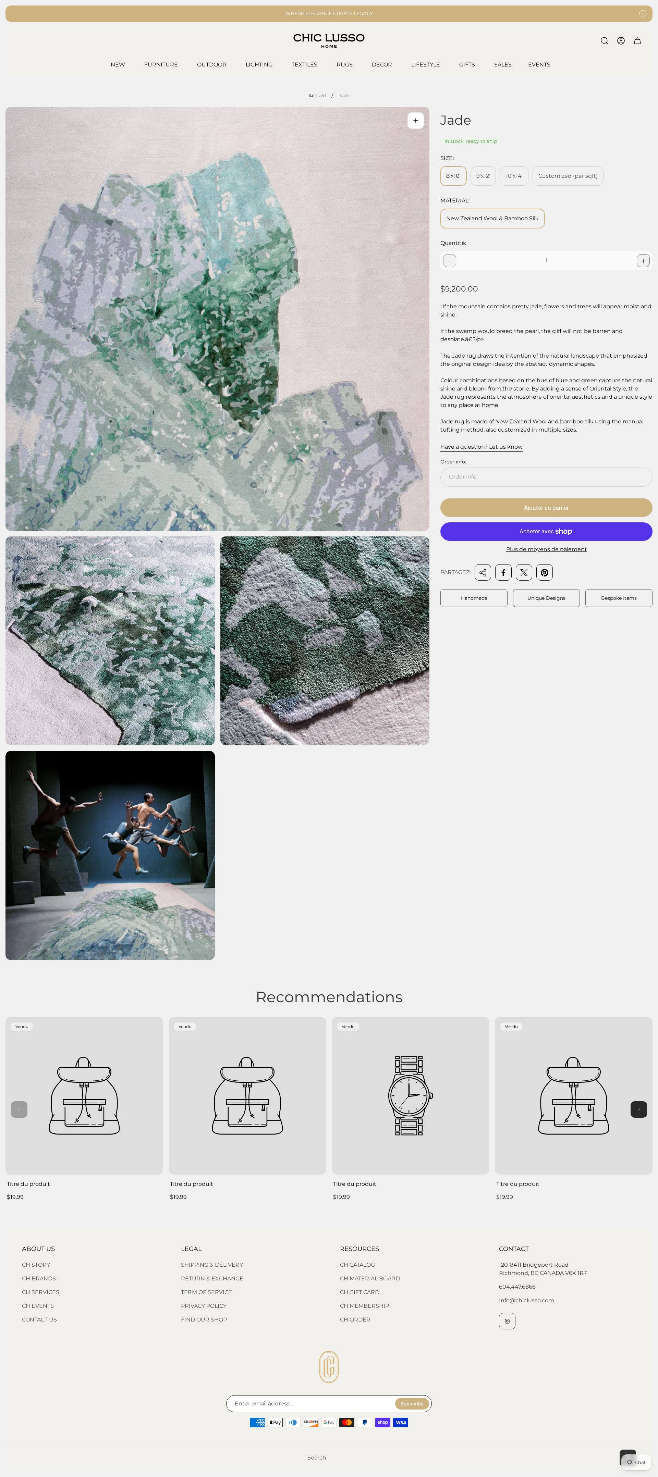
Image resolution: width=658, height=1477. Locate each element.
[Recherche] (604, 40)
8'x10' (453, 176)
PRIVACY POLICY (204, 1306)
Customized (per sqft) (568, 176)
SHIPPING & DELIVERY (212, 1265)
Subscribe (412, 1403)
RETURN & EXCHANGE (212, 1278)
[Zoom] (415, 120)
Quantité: (453, 243)
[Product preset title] (84, 1096)
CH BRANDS (39, 1278)
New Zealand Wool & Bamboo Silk (492, 218)
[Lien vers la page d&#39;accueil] (329, 1367)
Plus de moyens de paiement (546, 549)
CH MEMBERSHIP (364, 1306)
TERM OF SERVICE (206, 1292)
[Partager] (483, 572)
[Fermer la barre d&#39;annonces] (643, 14)
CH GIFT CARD (359, 1292)
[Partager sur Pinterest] (544, 572)
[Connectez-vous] (621, 40)
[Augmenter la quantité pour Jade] (643, 261)
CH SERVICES (40, 1292)
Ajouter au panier (546, 507)
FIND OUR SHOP (204, 1319)
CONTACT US (39, 1319)
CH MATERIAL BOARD (370, 1278)
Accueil (317, 96)
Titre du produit (28, 1184)
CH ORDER (355, 1319)
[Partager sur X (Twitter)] (524, 572)
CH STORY (36, 1265)
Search (316, 1457)
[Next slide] (639, 1109)
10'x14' (514, 176)
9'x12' (483, 176)
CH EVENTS (38, 1306)
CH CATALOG (357, 1265)
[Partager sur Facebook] (503, 572)
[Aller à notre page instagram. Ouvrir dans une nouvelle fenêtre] (507, 1321)
